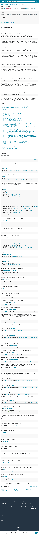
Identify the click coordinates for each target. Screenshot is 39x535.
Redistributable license (15, 14)
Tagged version (25, 14)
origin (19, 4)
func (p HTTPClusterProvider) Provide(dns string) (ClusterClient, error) (16, 142)
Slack (2, 517)
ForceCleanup (13, 328)
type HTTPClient (4, 117)
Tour (11, 503)
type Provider (3, 151)
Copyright (19, 525)
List (20, 170)
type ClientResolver (5, 109)
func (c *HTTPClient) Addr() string (9, 119)
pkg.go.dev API (23, 506)
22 (33, 8)
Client (32, 179)
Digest (26, 170)
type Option (3, 147)
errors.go (15, 489)
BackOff (16, 179)
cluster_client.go (4, 490)
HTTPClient (6, 279)
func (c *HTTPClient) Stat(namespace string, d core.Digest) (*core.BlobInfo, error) (18, 135)
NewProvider (6, 441)
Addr (11, 295)
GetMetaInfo (13, 335)
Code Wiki (13, 22)
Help (11, 506)
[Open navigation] (37, 1)
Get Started (13, 499)
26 (4, 9)
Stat (11, 378)
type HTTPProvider (5, 143)
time (34, 206)
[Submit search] (34, 1)
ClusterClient (6, 237)
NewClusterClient (7, 254)
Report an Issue (19, 530)
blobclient (23, 4)
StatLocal (12, 385)
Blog (31, 503)
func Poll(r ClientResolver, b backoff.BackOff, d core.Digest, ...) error (14, 107)
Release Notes (32, 506)
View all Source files (33, 486)
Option (15, 290)
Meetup (2, 520)
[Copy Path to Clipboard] (26, 4)
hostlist (17, 170)
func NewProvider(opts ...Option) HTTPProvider (12, 144)
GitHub (2, 515)
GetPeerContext (13, 345)
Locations (5, 168)
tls (9, 471)
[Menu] (19, 25)
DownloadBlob (13, 309)
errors (12, 161)
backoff (13, 179)
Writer (26, 208)
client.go (3, 489)
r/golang (2, 518)
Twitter (2, 513)
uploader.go (28, 489)
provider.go (16, 490)
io (17, 196)
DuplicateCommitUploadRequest (10, 270)
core (24, 170)
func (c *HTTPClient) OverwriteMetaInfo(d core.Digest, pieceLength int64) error (18, 131)
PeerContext (15, 212)
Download (31, 501)
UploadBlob (12, 400)
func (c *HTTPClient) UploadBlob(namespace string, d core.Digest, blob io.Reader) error (20, 138)
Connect (3, 512)
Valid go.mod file (5, 14)
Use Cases (3, 501)
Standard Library (23, 501)
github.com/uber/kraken (13, 4)
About (31, 499)
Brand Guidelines (33, 508)
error (36, 179)
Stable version (33, 14)
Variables (3, 104)
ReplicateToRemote (14, 367)
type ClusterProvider (5, 114)
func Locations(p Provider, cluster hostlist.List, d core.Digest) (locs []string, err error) (17, 106)
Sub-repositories (23, 503)
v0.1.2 (3, 8)
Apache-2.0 (27, 8)
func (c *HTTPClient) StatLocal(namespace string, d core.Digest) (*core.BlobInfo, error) (20, 136)
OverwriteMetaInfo (14, 359)
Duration (14, 214)
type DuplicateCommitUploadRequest (8, 115)
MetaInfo (26, 243)
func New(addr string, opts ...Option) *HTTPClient (12, 118)
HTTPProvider (6, 432)
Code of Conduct (33, 509)
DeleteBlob (12, 302)
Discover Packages (4, 4)
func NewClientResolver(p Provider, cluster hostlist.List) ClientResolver (16, 110)
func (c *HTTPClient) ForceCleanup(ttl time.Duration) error (14, 125)
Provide (15, 425)
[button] (1, 14)
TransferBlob (13, 392)
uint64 (11, 464)
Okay (37, 533)
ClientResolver (7, 179)
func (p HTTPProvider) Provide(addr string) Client (12, 146)
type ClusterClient (4, 112)
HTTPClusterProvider (8, 408)
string (32, 170)
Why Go (3, 499)
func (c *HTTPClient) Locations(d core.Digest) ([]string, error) (15, 130)
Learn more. (10, 533)
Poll (4, 176)
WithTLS (5, 469)
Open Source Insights (5, 22)
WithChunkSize (6, 462)
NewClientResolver (7, 230)
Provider (10, 170)
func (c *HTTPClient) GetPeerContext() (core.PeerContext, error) (15, 129)
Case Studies (3, 503)
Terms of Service (19, 527)
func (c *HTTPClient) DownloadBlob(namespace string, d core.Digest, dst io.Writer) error (20, 121)
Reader (19, 196)
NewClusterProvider (7, 418)
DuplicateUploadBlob (14, 319)
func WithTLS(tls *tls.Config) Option (10, 149)
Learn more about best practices (6, 15)
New (14, 161)
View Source (35, 159)
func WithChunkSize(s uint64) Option (10, 148)
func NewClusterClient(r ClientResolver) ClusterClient (13, 113)
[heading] (4, 1)
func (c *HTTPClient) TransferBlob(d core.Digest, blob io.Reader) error (16, 137)
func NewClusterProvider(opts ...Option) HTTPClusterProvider (15, 141)
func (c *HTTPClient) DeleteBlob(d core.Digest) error (13, 120)
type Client (3, 108)
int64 (23, 245)
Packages (22, 499)
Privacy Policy (19, 528)
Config (12, 471)
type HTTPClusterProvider (6, 140)
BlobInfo (23, 198)
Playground (13, 501)
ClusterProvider (6, 261)
